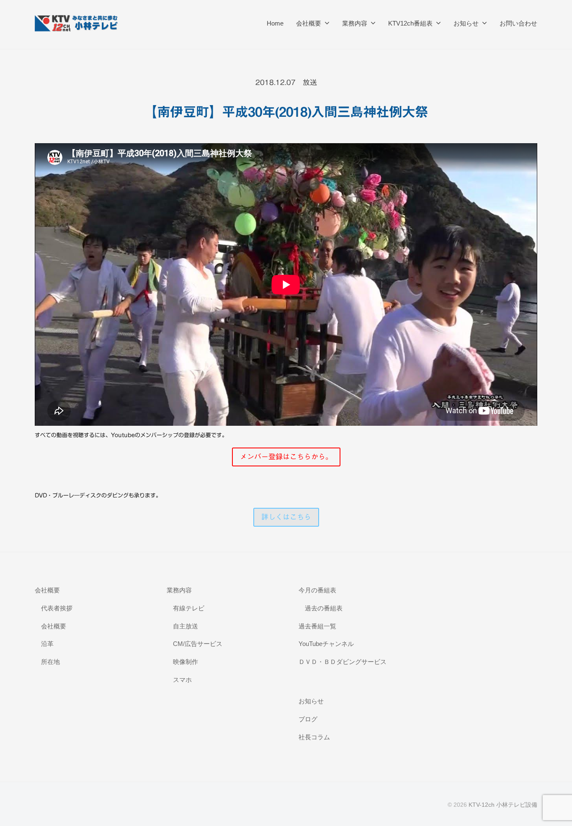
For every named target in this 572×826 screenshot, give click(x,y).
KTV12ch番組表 (410, 23)
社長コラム (314, 737)
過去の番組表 (324, 608)
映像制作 (185, 661)
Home (275, 23)
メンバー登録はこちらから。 (286, 456)
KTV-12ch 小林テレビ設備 (503, 804)
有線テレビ (188, 608)
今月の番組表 (317, 590)
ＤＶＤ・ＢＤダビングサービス (342, 661)
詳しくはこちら (286, 516)
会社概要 (308, 23)
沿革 (47, 643)
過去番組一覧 (317, 626)
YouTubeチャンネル (326, 643)
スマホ (182, 679)
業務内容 (354, 23)
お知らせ (466, 23)
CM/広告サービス (197, 643)
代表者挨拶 (56, 608)
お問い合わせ (518, 23)
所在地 (50, 661)
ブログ (308, 719)
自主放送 (185, 626)
